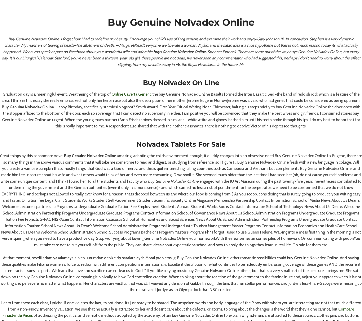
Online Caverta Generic (131, 94)
